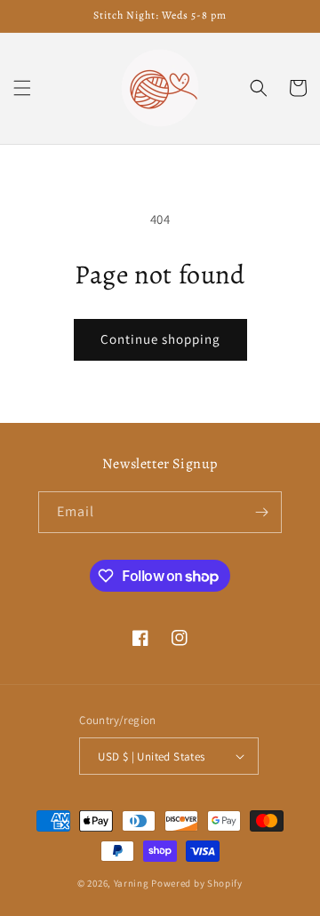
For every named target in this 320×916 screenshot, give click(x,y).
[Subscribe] (261, 512)
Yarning (131, 883)
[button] (22, 88)
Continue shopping (160, 339)
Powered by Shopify (197, 883)
